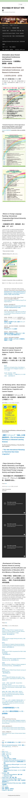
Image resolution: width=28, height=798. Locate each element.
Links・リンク (5, 46)
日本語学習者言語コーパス (11, 708)
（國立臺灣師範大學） (6, 654)
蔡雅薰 (3, 662)
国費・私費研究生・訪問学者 (7, 49)
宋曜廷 (3, 628)
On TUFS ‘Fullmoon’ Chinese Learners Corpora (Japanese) (13, 729)
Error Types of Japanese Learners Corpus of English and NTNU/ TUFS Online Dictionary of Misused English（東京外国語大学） (14, 687)
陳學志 (3, 642)
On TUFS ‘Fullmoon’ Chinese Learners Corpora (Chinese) (13, 727)
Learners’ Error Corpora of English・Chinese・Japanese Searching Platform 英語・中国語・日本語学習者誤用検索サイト (13, 36)
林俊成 (3, 698)
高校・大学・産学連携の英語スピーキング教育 (11, 742)
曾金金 (3, 637)
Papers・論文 (6, 757)
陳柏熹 (3, 650)
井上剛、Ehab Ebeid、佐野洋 (10, 373)
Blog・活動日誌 (12, 46)
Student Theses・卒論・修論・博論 (17, 30)
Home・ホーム (5, 25)
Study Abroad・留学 (8, 776)
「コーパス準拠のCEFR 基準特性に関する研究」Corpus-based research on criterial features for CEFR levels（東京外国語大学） (13, 678)
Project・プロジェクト (14, 25)
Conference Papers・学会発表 (10, 758)
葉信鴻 (5, 365)
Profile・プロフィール (6, 27)
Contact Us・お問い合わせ (20, 49)
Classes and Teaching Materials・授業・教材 (13, 774)
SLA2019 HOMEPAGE (6, 130)
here (6, 483)
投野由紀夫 (4, 675)
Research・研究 (16, 27)
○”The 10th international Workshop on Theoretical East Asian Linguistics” (13, 452)
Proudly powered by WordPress (14, 795)
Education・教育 (5, 30)
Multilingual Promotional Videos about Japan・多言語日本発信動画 (13, 43)
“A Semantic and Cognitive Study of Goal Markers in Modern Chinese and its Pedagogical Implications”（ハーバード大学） (15, 369)
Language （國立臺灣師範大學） (8, 634)
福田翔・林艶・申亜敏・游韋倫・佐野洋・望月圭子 (12, 691)
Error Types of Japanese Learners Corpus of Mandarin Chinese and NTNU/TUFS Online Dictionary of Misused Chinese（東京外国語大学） (13, 694)
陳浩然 (3, 657)
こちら (8, 402)
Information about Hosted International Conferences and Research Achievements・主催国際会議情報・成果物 (14, 761)
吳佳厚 (3, 668)
